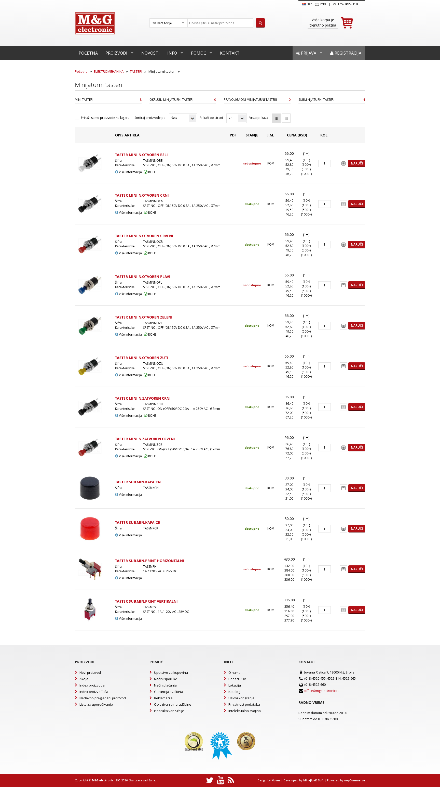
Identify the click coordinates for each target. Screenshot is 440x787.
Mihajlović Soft (313, 780)
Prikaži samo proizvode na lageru (105, 118)
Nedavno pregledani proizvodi (103, 698)
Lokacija (234, 685)
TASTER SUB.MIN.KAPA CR (137, 522)
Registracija (347, 53)
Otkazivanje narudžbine (172, 704)
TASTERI (136, 71)
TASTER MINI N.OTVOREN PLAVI (142, 276)
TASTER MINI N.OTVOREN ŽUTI (141, 357)
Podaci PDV (237, 679)
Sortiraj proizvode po (150, 118)
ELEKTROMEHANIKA (108, 71)
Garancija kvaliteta (168, 691)
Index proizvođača (93, 691)
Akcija (83, 679)
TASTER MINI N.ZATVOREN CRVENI (145, 438)
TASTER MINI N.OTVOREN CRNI (142, 195)
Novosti (150, 53)
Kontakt (230, 53)
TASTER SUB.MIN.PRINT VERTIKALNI (146, 601)
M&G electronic (103, 780)
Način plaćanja (165, 685)
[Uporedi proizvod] (343, 163)
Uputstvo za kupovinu (171, 672)
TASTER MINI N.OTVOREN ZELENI (143, 317)
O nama (234, 672)
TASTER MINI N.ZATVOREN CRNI (143, 398)
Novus (275, 780)
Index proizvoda (92, 685)
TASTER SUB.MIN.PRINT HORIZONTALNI (149, 560)
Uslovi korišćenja (241, 698)
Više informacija (130, 172)
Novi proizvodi (90, 672)
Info (172, 53)
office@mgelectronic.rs (321, 690)
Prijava (308, 53)
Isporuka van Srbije (169, 710)
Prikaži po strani (211, 118)
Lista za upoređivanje (96, 704)
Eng (323, 4)
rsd (348, 4)
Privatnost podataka (244, 704)
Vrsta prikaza (258, 118)
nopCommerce (354, 780)
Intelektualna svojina (244, 710)
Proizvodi (116, 53)
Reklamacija (163, 698)
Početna (88, 53)
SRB (309, 4)
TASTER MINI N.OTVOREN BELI (141, 154)
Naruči (357, 163)
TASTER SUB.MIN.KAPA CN (138, 481)
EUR (356, 4)
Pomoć (198, 53)
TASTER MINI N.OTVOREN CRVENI (144, 235)
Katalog (234, 691)
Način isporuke (165, 679)
